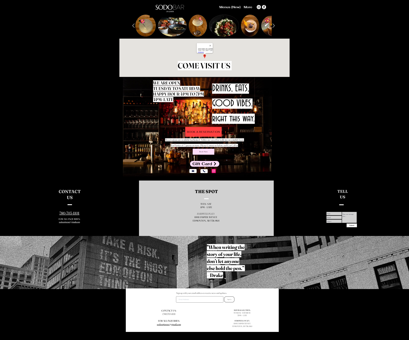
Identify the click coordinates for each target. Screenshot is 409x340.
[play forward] (273, 25)
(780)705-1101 (168, 314)
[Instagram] (259, 7)
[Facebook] (264, 7)
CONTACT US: (168, 310)
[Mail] (193, 171)
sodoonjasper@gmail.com (69, 222)
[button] (145, 25)
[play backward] (133, 25)
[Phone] (204, 171)
